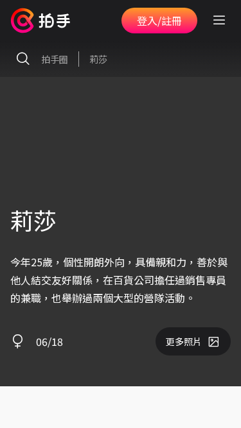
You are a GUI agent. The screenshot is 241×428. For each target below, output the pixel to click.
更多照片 (184, 341)
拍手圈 (54, 59)
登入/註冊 (159, 20)
